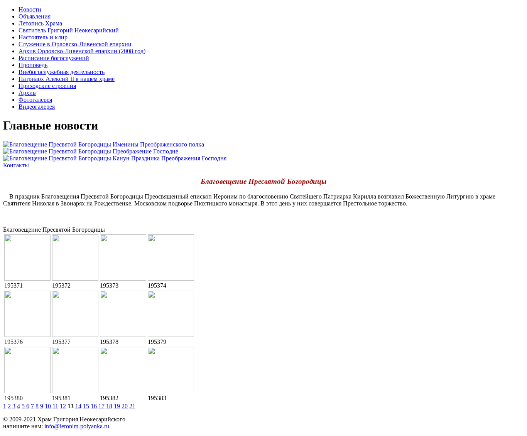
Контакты (16, 165)
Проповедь (33, 65)
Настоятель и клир (43, 37)
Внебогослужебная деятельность (62, 72)
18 (109, 406)
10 (48, 406)
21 (132, 406)
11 (55, 406)
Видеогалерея (37, 106)
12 (63, 406)
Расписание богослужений (54, 58)
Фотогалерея (35, 99)
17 (101, 406)
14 (78, 406)
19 (117, 406)
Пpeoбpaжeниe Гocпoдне (145, 151)
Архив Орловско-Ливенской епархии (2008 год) (82, 51)
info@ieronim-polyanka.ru (76, 426)
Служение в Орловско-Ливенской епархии (75, 44)
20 (125, 406)
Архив (27, 92)
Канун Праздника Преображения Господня (169, 158)
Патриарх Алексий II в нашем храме (67, 79)
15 (86, 406)
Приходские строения (47, 85)
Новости (30, 9)
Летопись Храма (40, 23)
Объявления (35, 16)
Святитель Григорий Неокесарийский (69, 30)
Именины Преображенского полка (158, 144)
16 (94, 406)
